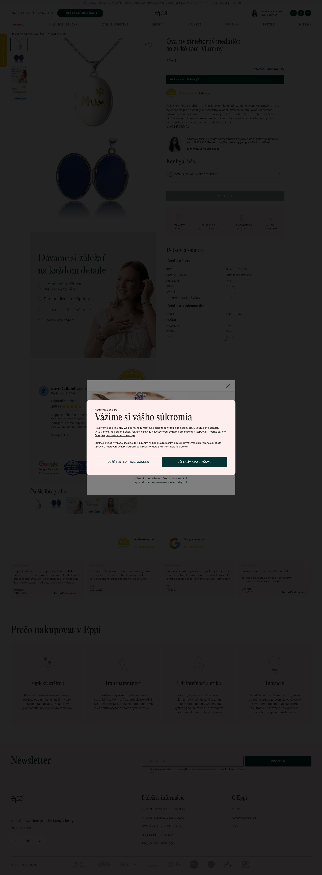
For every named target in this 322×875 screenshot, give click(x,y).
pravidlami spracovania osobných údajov (160, 482)
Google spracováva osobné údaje (115, 435)
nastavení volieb (115, 446)
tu (186, 446)
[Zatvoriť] (228, 386)
